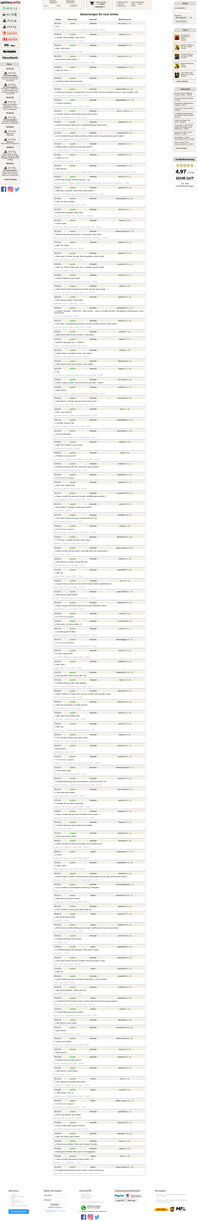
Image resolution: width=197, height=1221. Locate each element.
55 (127, 297)
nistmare (121, 144)
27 (126, 332)
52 (129, 1101)
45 (128, 111)
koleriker (121, 464)
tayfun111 (121, 1122)
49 (128, 958)
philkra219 (121, 602)
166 (126, 515)
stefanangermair (122, 767)
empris (121, 34)
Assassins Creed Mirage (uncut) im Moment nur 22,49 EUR (10, 78)
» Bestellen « (100, 7)
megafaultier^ (121, 862)
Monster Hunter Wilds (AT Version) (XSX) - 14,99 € (184, 94)
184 (125, 629)
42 (127, 155)
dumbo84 (121, 998)
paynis (121, 713)
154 (126, 242)
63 (128, 420)
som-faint (121, 936)
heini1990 (121, 570)
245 (126, 1049)
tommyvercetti (121, 231)
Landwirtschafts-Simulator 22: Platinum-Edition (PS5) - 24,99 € (184, 115)
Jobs (140, 4)
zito (121, 1079)
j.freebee (121, 297)
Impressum (122, 6)
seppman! (121, 811)
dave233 (121, 1020)
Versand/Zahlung (138, 2)
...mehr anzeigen (10, 179)
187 (124, 409)
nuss (121, 1141)
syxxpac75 (121, 133)
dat (121, 409)
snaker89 (121, 976)
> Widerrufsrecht (16, 1202)
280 (126, 925)
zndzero (121, 559)
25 (127, 144)
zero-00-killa (122, 789)
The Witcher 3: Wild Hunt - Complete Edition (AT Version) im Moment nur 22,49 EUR (10, 90)
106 (126, 56)
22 (127, 987)
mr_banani (121, 621)
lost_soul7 (122, 379)
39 (128, 493)
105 (127, 264)
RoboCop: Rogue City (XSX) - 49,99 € (182, 121)
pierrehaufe (121, 431)
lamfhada (121, 1057)
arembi (121, 332)
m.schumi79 (121, 493)
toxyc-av (121, 56)
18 (126, 581)
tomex (121, 650)
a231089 (121, 515)
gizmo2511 (121, 78)
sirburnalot (121, 968)
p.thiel (121, 350)
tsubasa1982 (121, 89)
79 (126, 906)
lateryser (121, 778)
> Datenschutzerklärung (19, 1206)
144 (128, 672)
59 (128, 431)
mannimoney (121, 852)
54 (126, 1090)
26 (128, 1027)
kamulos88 (121, 67)
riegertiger (121, 1133)
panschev (121, 702)
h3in (122, 453)
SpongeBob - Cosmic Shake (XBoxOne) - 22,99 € (185, 138)
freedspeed (121, 166)
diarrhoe (121, 906)
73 (127, 464)
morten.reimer (121, 1038)
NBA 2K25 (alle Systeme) (10, 142)
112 (128, 100)
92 (127, 482)
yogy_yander (121, 548)
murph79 (121, 756)
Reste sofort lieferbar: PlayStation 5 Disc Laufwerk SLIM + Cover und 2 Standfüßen (10, 106)
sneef (121, 1009)
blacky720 (122, 691)
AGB (133, 6)
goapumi (121, 122)
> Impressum (15, 1200)
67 (127, 746)
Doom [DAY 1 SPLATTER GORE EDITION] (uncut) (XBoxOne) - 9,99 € (184, 127)
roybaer (121, 242)
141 (127, 67)
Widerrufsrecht (123, 2)
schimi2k (121, 987)
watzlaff (121, 387)
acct (121, 1156)
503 (127, 1133)
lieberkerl (121, 361)
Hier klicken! (55, 1211)
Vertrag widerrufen (18, 1212)
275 (127, 475)
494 (126, 177)
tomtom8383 (121, 420)
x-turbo (121, 504)
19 (127, 873)
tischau (121, 800)
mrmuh (122, 526)
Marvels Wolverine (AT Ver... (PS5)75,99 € (187, 46)
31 (125, 1156)
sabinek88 (122, 45)
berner (121, 177)
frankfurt (121, 925)
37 (126, 559)
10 (126, 350)
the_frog (121, 23)
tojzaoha (121, 482)
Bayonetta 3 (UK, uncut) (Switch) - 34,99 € (183, 133)
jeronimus (121, 264)
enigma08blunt (121, 100)
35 (126, 822)
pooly (121, 286)
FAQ (133, 4)
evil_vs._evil (121, 111)
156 (126, 321)
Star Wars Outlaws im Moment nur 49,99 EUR (10, 121)
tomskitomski (121, 1027)
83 (126, 1068)
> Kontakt (13, 1194)
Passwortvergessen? (53, 1)
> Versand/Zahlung (17, 1196)
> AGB (12, 1204)
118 (126, 800)
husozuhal (122, 398)
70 (129, 639)
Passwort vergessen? (55, 1207)
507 (128, 231)
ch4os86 (121, 873)
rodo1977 (121, 155)
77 (127, 253)
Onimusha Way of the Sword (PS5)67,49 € (187, 55)
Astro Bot (10, 134)
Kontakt (121, 4)
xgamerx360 (121, 592)
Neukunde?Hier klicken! (70, 1)
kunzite (121, 735)
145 (127, 895)
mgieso (121, 369)
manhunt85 (121, 958)
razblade (121, 661)
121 (125, 1141)
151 (126, 387)
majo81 (121, 339)
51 (126, 23)
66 (127, 1057)
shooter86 (121, 475)
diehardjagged (121, 639)
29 (127, 602)
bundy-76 (121, 746)
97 (126, 1009)
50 (126, 220)
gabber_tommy (121, 1101)
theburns (121, 253)
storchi (121, 1090)
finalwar (121, 822)
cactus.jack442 (121, 1167)
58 (129, 884)
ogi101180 (122, 1112)
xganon (122, 1148)
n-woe (121, 629)
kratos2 (122, 613)
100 (128, 548)
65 (126, 34)
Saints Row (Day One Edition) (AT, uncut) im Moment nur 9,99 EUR (10, 172)
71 (128, 166)
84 (127, 122)
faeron (121, 220)
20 (126, 339)
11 (127, 976)
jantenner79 (121, 895)
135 (126, 756)
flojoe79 (121, 1068)
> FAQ (12, 1198)
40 (126, 504)
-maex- (121, 680)
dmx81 (121, 321)
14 (127, 998)
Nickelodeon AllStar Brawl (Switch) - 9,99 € (184, 104)
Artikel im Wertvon (100, 3)
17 (127, 778)
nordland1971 (121, 672)
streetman (122, 841)
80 (127, 621)
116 (128, 89)
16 (126, 680)
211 (127, 78)
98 (125, 286)
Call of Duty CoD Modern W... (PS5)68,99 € (187, 74)
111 (126, 369)
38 (128, 133)
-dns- (122, 581)
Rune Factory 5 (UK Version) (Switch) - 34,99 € (184, 143)
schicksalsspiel (121, 884)
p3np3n (122, 442)
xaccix (121, 1049)
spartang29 (121, 947)
